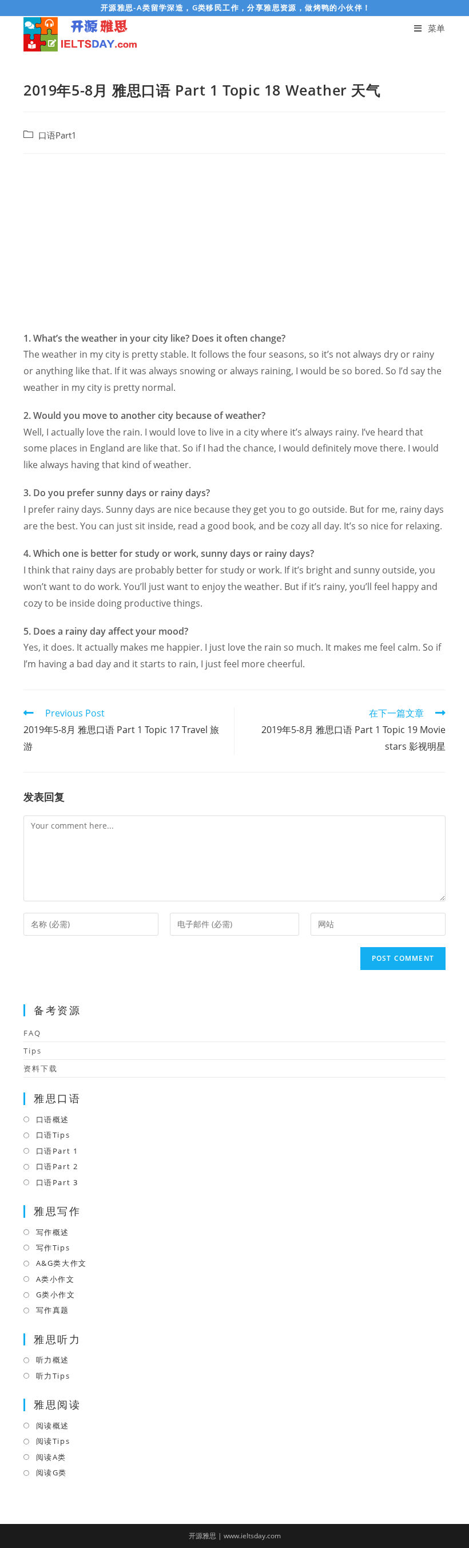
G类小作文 (55, 1294)
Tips (32, 1051)
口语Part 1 (57, 1151)
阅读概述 (52, 1425)
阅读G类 (51, 1472)
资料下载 (40, 1068)
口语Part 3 (57, 1182)
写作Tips (53, 1247)
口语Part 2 (57, 1166)
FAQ (32, 1033)
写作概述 (52, 1232)
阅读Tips (53, 1441)
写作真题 (52, 1310)
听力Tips (53, 1376)
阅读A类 (51, 1457)
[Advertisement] (234, 245)
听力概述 (52, 1360)
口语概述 (52, 1119)
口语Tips (53, 1135)
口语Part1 (57, 135)
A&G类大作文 (61, 1263)
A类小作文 (55, 1279)
